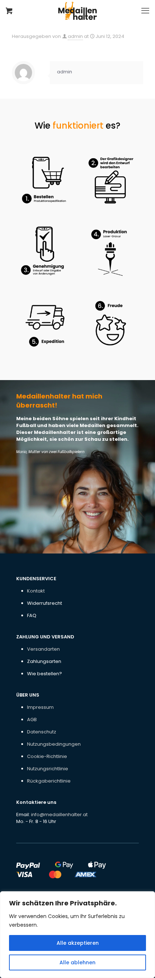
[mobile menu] (145, 11)
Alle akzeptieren (78, 943)
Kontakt (36, 590)
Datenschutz (41, 731)
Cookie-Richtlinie (47, 756)
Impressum (40, 707)
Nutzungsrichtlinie (47, 768)
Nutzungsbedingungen (54, 744)
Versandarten (43, 649)
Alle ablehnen (77, 962)
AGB (32, 719)
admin (75, 36)
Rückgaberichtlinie (49, 780)
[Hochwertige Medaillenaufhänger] (77, 11)
